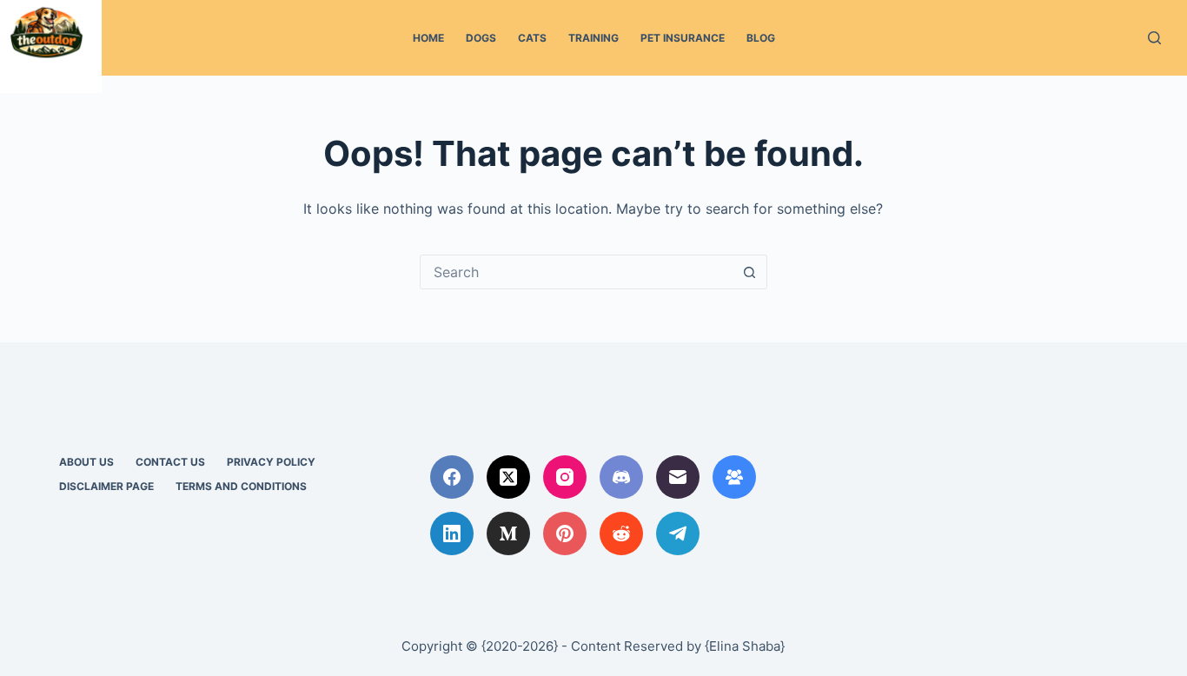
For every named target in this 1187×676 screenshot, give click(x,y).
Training (593, 37)
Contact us (170, 461)
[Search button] (749, 271)
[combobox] (577, 272)
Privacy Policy (271, 461)
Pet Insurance (682, 37)
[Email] (678, 477)
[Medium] (508, 533)
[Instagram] (565, 477)
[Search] (1154, 37)
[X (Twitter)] (508, 477)
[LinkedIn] (452, 533)
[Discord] (621, 477)
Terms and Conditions (241, 486)
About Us (86, 461)
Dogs (481, 37)
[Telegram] (678, 533)
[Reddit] (621, 533)
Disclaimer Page (106, 486)
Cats (532, 37)
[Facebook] (452, 477)
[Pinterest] (565, 533)
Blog (760, 37)
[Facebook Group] (734, 477)
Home (428, 37)
